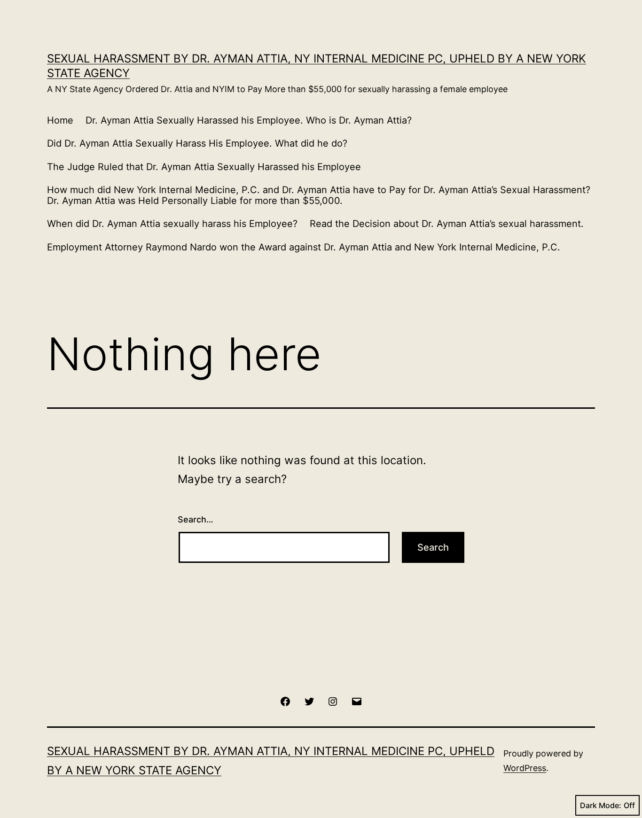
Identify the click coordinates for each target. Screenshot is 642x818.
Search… (195, 519)
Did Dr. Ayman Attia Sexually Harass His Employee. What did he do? (197, 143)
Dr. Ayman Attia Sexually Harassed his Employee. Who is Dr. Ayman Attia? (249, 120)
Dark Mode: (600, 805)
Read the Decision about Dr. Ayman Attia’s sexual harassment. (447, 223)
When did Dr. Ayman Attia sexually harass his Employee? (172, 223)
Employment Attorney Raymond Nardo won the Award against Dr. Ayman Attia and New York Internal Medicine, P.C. (303, 247)
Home (60, 120)
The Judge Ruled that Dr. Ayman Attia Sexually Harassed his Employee (204, 166)
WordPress (524, 768)
